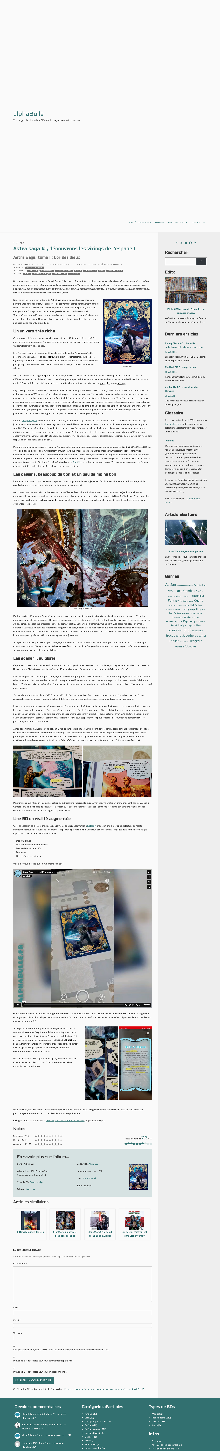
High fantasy (196, 605)
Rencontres (91, 1444)
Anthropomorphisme (185, 585)
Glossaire (159, 222)
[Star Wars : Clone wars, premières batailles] (65, 1220)
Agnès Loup (33, 271)
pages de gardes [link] (44, 375)
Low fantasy (175, 613)
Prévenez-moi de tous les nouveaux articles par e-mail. (40, 1371)
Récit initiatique (178, 625)
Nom (16, 1307)
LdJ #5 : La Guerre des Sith (30, 1232)
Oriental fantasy (177, 617)
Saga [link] (58, 299)
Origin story (189, 617)
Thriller (174, 641)
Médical (199, 613)
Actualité (89, 1413)
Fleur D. (78, 271)
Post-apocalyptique (174, 621)
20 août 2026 (171, 396)
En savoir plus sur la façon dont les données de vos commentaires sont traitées (102, 1389)
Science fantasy (197, 631)
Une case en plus (93, 1448)
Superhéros (190, 635)
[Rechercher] (201, 261)
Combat (189, 590)
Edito (87, 1440)
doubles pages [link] (57, 500)
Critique (20, 243)
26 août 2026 (171, 352)
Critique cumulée (93, 1429)
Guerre (27, 274)
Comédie (200, 591)
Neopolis (93, 1163)
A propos (156, 1441)
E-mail (17, 1320)
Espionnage (185, 596)
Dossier (88, 1436)
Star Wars (77, 462)
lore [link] (51, 356)
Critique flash (91, 1432)
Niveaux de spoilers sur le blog (167, 1444)
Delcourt (91, 825)
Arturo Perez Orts (64, 271)
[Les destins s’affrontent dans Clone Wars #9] (134, 1220)
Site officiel (87, 1178)
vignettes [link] (18, 500)
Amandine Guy (29, 1424)
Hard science (173, 605)
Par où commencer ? (140, 222)
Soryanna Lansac (115, 271)
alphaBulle (24, 265)
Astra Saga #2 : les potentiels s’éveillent (65, 1120)
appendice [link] (105, 383)
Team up (169, 441)
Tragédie (195, 641)
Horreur (178, 609)
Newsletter (198, 222)
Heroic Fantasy (183, 605)
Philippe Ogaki (90, 271)
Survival (202, 636)
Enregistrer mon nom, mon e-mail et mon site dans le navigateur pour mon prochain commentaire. (61, 1349)
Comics (155, 1421)
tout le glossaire (173, 423)
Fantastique (197, 595)
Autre (155, 1425)
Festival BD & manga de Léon (181, 367)
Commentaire (20, 1263)
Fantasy (173, 600)
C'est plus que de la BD (96, 1421)
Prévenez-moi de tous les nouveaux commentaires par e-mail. (43, 1360)
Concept (170, 596)
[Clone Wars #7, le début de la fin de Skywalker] (99, 1220)
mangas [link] (61, 646)
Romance (201, 621)
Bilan (87, 1417)
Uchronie (179, 646)
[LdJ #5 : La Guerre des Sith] (30, 1220)
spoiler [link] (68, 1039)
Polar (198, 617)
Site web (17, 1333)
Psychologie (190, 621)
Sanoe (101, 271)
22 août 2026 (171, 372)
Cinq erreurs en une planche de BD (53, 1435)
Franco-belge (36, 1182)
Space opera (74, 274)
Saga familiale (194, 625)
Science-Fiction (60, 274)
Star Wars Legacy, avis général (186, 552)
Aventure (175, 590)
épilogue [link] (121, 383)
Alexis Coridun (47, 271)
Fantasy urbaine (186, 601)
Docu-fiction (177, 596)
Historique (170, 609)
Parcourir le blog (177, 222)
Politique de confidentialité (165, 1448)
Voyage (190, 646)
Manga (155, 1413)
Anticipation (200, 585)
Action (170, 584)
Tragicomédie (184, 641)
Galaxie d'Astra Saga (35, 268)
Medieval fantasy (189, 613)
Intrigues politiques (42, 274)
